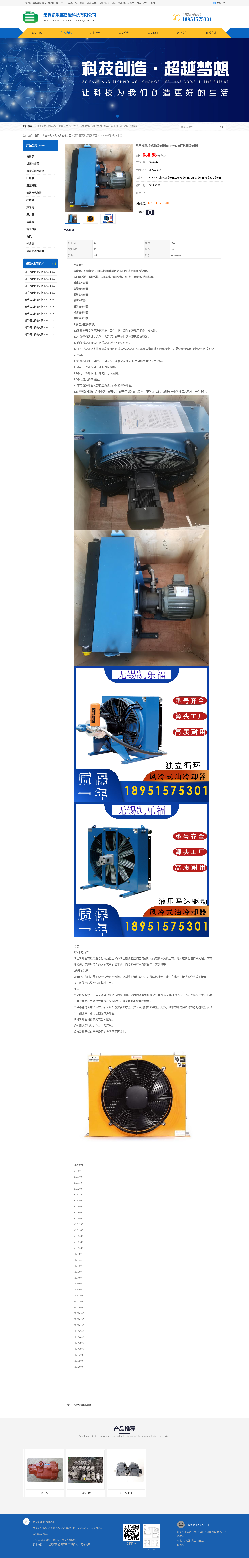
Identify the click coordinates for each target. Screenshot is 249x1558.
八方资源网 (51, 1544)
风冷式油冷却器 (62, 135)
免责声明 (63, 1544)
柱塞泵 (30, 200)
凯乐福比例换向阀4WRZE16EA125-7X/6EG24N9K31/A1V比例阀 (41, 313)
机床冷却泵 (32, 163)
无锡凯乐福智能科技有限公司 (47, 1539)
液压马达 (31, 185)
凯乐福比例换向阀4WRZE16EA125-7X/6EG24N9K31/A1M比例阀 (41, 320)
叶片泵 (30, 178)
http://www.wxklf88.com (79, 1405)
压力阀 (30, 214)
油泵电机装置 (34, 192)
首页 (37, 135)
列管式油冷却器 (35, 251)
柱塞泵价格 (42, 1493)
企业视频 (95, 32)
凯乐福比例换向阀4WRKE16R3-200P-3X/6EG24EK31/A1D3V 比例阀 (41, 292)
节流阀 (30, 222)
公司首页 (37, 32)
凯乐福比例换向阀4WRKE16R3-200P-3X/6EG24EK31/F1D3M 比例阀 (41, 286)
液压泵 (164, 1493)
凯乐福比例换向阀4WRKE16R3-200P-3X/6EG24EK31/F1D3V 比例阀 (41, 279)
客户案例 (182, 32)
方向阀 (30, 207)
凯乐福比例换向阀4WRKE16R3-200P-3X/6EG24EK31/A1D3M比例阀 (41, 299)
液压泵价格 (124, 1493)
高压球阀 (31, 229)
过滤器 (30, 243)
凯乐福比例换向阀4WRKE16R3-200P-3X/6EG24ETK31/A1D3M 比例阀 (41, 272)
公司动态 (153, 32)
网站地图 (85, 1544)
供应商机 (66, 32)
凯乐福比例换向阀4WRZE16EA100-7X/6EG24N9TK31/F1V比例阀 (41, 334)
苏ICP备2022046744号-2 (67, 1528)
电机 (29, 236)
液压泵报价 (83, 1493)
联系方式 (211, 32)
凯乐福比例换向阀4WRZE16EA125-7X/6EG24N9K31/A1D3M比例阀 (41, 306)
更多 (54, 263)
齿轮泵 (30, 156)
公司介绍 (124, 32)
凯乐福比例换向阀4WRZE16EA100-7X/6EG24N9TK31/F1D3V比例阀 (41, 327)
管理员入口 (74, 1544)
